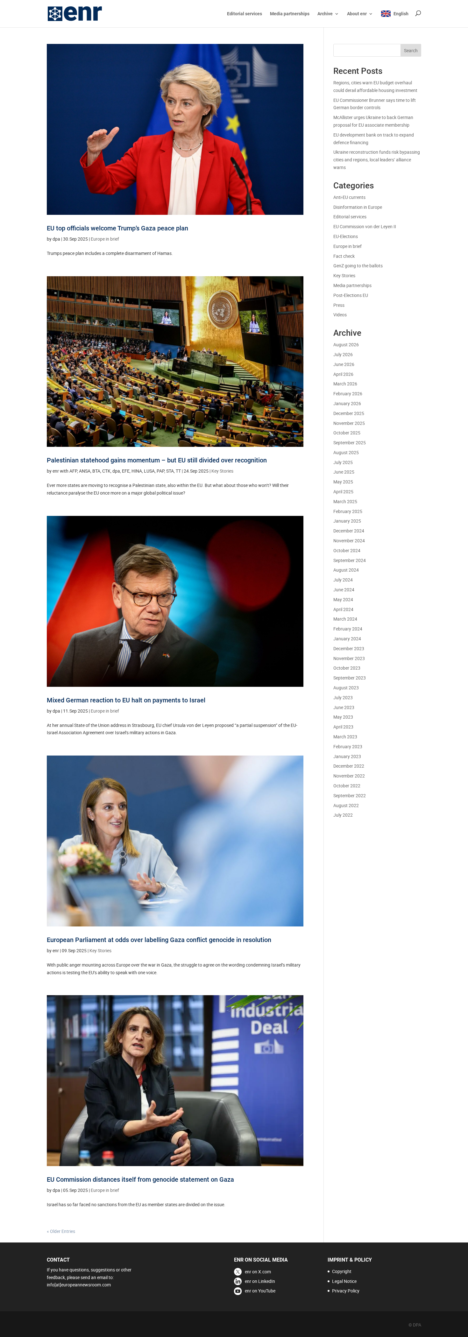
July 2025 (343, 462)
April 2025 (343, 492)
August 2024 (346, 570)
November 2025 (349, 423)
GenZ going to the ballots (358, 266)
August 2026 (346, 344)
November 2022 (349, 776)
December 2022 (348, 766)
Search (411, 50)
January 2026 (347, 403)
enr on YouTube (260, 1291)
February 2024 (347, 629)
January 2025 (347, 521)
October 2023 (346, 668)
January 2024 (347, 639)
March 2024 (345, 619)
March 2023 (345, 737)
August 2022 (346, 805)
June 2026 (343, 364)
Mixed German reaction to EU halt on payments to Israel (126, 700)
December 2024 (348, 531)
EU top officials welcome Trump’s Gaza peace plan (117, 228)
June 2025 (343, 472)
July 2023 (343, 697)
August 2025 (346, 452)
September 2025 (349, 443)
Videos (340, 315)
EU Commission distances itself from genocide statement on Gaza (140, 1179)
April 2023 (343, 727)
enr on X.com (258, 1272)
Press (338, 305)
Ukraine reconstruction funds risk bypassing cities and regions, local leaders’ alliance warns (376, 159)
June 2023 (343, 707)
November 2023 (349, 658)
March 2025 (345, 501)
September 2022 (349, 795)
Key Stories (222, 471)
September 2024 (349, 560)
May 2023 (343, 717)
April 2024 (343, 609)
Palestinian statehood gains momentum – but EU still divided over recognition (157, 460)
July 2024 (343, 580)
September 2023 (349, 678)
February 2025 (347, 511)
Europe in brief (105, 239)
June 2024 (343, 590)
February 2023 (347, 746)
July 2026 (343, 354)
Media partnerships (289, 13)
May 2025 (343, 482)
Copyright (341, 1271)
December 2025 (348, 413)
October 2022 (346, 786)
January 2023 (347, 756)
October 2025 (346, 433)
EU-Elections (345, 236)
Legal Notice (344, 1281)
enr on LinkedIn (260, 1281)
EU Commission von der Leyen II (364, 226)
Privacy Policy (345, 1291)
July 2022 (343, 815)
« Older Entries (61, 1231)
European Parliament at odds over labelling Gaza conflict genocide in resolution (159, 940)
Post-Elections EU (350, 295)
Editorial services (244, 13)
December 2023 (348, 648)
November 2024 (349, 541)
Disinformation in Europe (357, 207)
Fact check (344, 256)
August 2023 (346, 688)
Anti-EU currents (349, 197)
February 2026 (347, 394)
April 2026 (343, 374)
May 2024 (343, 599)
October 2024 (346, 550)
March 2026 (345, 384)
